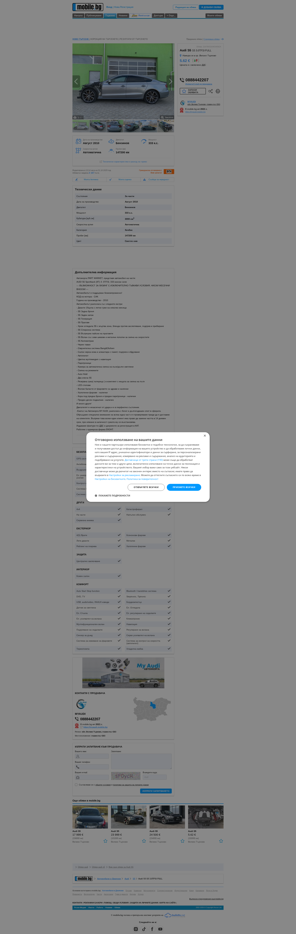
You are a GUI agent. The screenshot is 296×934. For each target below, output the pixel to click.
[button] (112, 495)
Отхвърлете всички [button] (146, 487)
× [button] (205, 436)
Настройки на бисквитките (110, 478)
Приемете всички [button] (184, 487)
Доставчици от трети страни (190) (144, 459)
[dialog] (148, 467)
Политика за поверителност (142, 478)
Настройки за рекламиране (124, 475)
